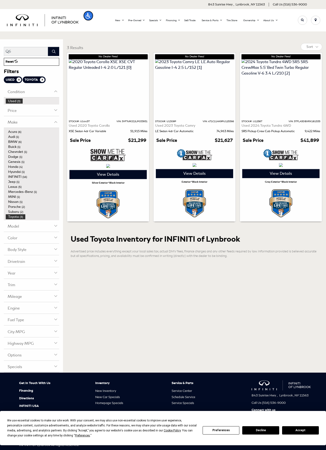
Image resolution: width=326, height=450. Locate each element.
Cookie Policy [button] (172, 430)
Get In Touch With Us (34, 383)
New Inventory (105, 391)
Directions (26, 398)
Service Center (182, 391)
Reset (10, 62)
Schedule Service (183, 397)
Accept (300, 430)
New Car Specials (107, 397)
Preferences (221, 430)
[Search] (53, 51)
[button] (88, 15)
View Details (108, 174)
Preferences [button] (82, 435)
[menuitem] (32, 101)
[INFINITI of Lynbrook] (43, 19)
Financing (26, 391)
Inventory (102, 383)
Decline (261, 430)
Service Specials (183, 403)
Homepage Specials (109, 403)
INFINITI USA (29, 406)
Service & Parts (182, 383)
